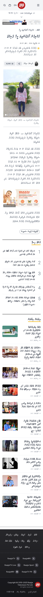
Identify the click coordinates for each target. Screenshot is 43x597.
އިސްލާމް (27, 547)
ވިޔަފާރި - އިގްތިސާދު (12, 535)
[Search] (4, 5)
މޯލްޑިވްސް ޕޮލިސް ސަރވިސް (29, 231)
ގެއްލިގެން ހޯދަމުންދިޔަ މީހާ (26, 30)
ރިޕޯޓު (28, 541)
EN (15, 5)
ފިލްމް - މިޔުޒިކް (19, 541)
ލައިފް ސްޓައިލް (17, 547)
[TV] (10, 5)
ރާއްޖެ (38, 30)
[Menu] (38, 5)
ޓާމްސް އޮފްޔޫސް (10, 592)
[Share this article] (19, 64)
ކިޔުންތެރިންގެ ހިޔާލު (21, 592)
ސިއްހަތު (35, 541)
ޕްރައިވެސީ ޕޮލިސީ (32, 592)
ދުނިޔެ (29, 535)
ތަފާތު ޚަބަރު (8, 541)
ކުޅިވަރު (23, 535)
